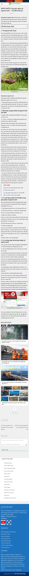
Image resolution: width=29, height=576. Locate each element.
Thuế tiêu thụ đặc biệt (8, 481)
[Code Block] (13, 444)
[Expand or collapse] (26, 26)
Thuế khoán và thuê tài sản (9, 489)
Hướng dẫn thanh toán (6, 540)
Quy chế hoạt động (5, 536)
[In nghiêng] (4, 444)
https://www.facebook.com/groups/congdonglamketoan (14, 289)
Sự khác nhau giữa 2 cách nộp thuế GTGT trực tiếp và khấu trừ (7, 427)
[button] (2, 4)
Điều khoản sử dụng (5, 534)
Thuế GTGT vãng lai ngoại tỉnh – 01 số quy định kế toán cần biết (21, 427)
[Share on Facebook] (2, 420)
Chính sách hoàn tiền (5, 543)
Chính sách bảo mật (5, 538)
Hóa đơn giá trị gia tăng (8, 471)
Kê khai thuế (6, 495)
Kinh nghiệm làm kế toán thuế (10, 498)
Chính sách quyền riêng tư (7, 545)
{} (16, 444)
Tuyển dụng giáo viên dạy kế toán (8, 531)
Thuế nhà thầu (7, 484)
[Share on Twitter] (4, 420)
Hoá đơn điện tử (7, 473)
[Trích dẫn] (12, 444)
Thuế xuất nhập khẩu (8, 479)
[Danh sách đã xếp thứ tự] (9, 444)
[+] (18, 444)
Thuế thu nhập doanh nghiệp (9, 468)
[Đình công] (7, 444)
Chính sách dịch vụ (5, 547)
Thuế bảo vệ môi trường (9, 492)
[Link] (15, 444)
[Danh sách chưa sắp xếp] (10, 444)
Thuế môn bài (6, 476)
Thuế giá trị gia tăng (8, 463)
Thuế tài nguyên (7, 487)
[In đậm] (2, 444)
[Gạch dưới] (5, 444)
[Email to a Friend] (7, 420)
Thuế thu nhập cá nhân (8, 465)
